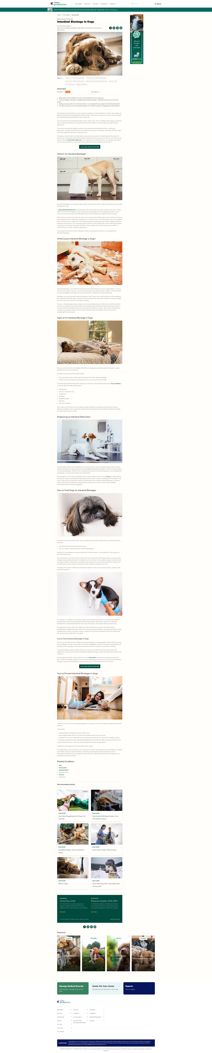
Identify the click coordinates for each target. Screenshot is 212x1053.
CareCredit (92, 657)
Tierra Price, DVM (65, 26)
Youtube (92, 1020)
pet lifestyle (60, 1017)
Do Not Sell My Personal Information (79, 1021)
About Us (76, 1009)
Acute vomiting (115, 383)
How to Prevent (70, 84)
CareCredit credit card (74, 140)
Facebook (92, 1009)
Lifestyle (112, 4)
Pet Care (87, 4)
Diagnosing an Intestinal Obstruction (96, 81)
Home (59, 15)
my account (60, 1031)
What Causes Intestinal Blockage (96, 78)
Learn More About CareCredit (89, 147)
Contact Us (76, 1013)
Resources (104, 4)
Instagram (93, 1013)
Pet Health (78, 4)
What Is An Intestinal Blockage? (75, 78)
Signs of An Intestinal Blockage (74, 81)
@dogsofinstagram (95, 1017)
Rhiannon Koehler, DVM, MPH (75, 28)
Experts (59, 1020)
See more (63, 912)
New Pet (95, 4)
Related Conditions (82, 84)
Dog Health (75, 15)
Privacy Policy (77, 1017)
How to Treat (113, 81)
